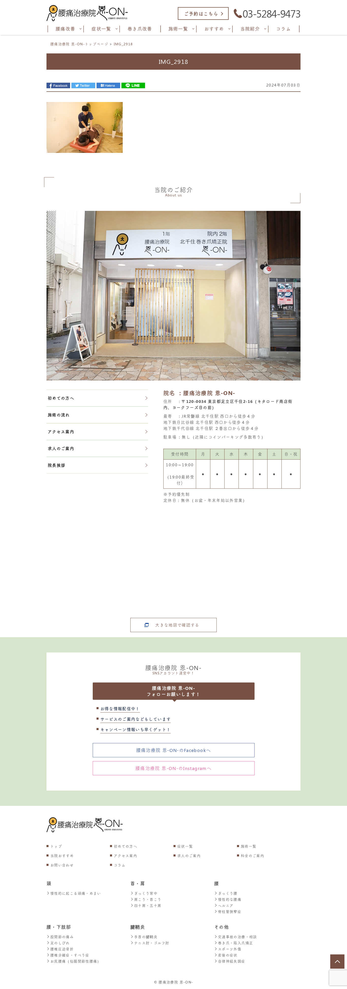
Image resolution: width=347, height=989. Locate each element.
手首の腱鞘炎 (145, 936)
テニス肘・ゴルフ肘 (151, 942)
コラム (119, 865)
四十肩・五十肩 (148, 905)
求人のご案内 (61, 448)
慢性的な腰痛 (229, 899)
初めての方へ (61, 398)
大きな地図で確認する (177, 625)
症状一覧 (185, 846)
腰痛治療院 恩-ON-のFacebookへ (173, 750)
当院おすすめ (62, 855)
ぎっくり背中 (145, 893)
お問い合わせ (62, 865)
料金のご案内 (252, 855)
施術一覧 (248, 846)
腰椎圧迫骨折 (62, 949)
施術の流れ (59, 414)
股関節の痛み (62, 936)
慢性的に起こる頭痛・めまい (75, 893)
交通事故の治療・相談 (237, 936)
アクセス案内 (61, 431)
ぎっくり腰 (228, 893)
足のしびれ (60, 942)
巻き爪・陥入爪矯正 (235, 942)
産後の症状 (228, 955)
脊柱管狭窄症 (229, 911)
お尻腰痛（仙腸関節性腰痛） (75, 961)
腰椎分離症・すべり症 (69, 955)
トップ (56, 846)
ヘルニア (225, 905)
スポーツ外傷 (229, 949)
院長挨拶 (56, 465)
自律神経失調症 (231, 961)
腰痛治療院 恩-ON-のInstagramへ (173, 768)
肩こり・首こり (148, 899)
